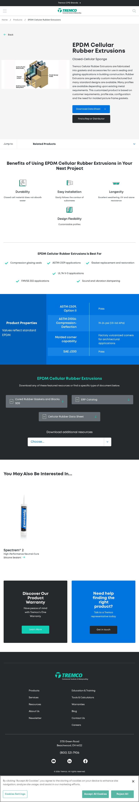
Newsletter (35, 718)
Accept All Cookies (95, 794)
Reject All (122, 794)
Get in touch (103, 630)
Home (5, 20)
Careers (76, 725)
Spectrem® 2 (21, 554)
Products (17, 20)
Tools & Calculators (83, 698)
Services (34, 698)
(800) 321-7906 (69, 752)
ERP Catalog (89, 400)
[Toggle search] (134, 11)
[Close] (133, 781)
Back (10, 35)
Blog (74, 711)
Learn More (35, 630)
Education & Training (83, 691)
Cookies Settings (15, 794)
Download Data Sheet (88, 109)
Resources (35, 705)
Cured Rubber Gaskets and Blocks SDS (37, 401)
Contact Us (78, 718)
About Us (34, 711)
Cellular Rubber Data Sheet (66, 417)
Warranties (78, 705)
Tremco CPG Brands (68, 3)
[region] (69, 789)
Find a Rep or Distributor (91, 119)
